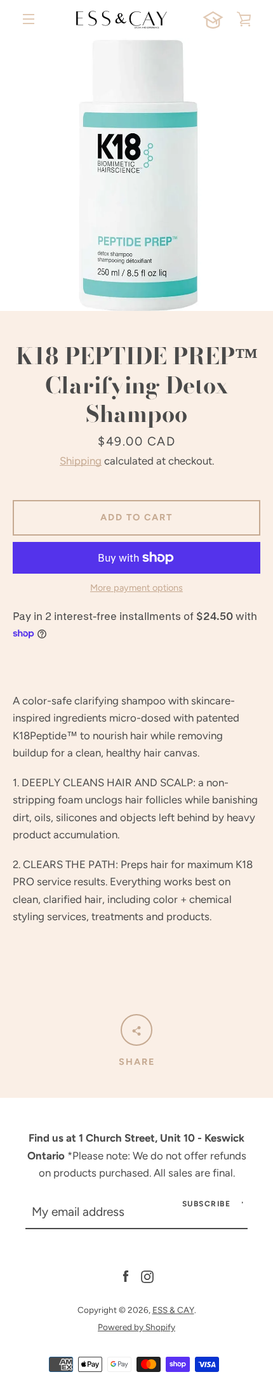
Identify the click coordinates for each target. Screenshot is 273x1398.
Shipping (81, 460)
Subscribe (206, 1203)
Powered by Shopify (136, 1327)
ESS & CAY (173, 1310)
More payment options (136, 587)
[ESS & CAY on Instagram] (147, 1275)
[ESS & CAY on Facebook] (125, 1275)
